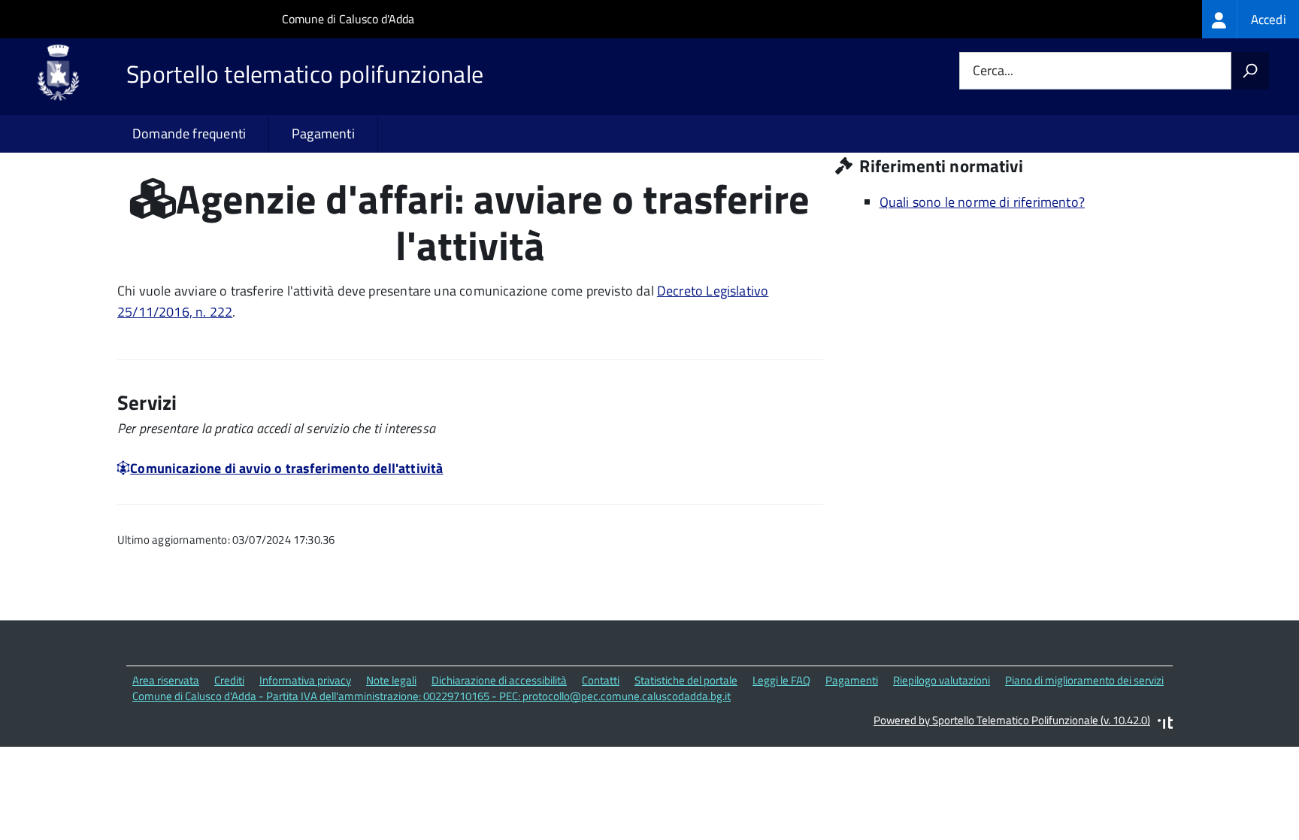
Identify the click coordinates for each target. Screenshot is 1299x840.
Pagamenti (323, 133)
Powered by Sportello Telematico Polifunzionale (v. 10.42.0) (1012, 720)
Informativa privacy (305, 680)
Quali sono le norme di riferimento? (982, 202)
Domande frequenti (189, 133)
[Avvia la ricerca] (1250, 70)
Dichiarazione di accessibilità (499, 680)
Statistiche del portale (685, 680)
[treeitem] (1250, 19)
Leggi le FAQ (781, 680)
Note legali (391, 680)
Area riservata (165, 680)
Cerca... (993, 71)
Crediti (229, 680)
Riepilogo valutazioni (941, 680)
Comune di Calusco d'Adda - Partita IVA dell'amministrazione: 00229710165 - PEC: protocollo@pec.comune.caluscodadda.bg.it (431, 696)
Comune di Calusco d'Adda (348, 19)
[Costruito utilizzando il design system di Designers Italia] (1165, 724)
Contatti (600, 680)
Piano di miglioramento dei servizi (1084, 680)
